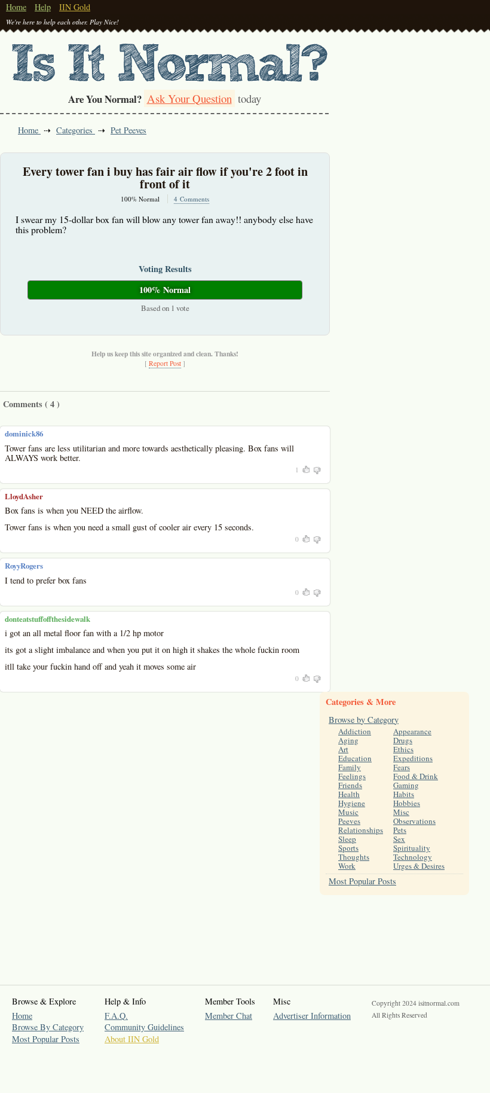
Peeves (349, 821)
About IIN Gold (132, 1039)
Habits (403, 794)
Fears (401, 767)
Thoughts (353, 856)
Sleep (347, 839)
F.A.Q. (116, 1015)
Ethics (403, 749)
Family (349, 767)
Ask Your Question (189, 98)
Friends (350, 785)
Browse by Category (364, 719)
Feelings (352, 776)
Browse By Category (48, 1027)
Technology (412, 856)
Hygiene (351, 803)
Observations (414, 821)
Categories (75, 130)
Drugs (402, 740)
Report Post (165, 363)
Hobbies (406, 803)
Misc (401, 812)
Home (16, 7)
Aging (348, 740)
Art (343, 749)
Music (348, 812)
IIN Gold (74, 7)
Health (349, 794)
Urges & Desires (419, 865)
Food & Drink (415, 776)
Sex (399, 839)
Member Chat (228, 1015)
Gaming (406, 785)
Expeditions (413, 758)
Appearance (412, 731)
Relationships (360, 830)
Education (355, 758)
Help (43, 7)
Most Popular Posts (362, 881)
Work (347, 865)
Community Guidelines (144, 1027)
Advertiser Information (312, 1015)
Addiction (354, 731)
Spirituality (411, 847)
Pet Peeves (128, 130)
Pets (399, 830)
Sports (348, 847)
